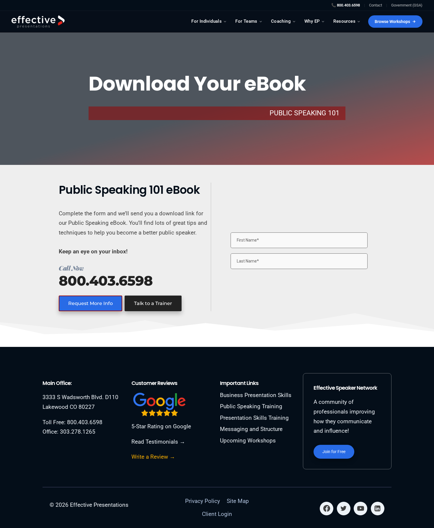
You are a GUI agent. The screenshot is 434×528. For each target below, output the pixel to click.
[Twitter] (343, 508)
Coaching (281, 21)
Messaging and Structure (251, 429)
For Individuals (206, 21)
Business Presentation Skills (255, 395)
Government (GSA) (406, 5)
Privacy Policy (202, 501)
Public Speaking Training (251, 406)
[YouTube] (360, 508)
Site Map (238, 501)
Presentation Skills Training (254, 417)
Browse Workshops (392, 21)
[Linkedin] (377, 508)
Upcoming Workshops (248, 440)
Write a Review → (153, 456)
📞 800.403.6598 (345, 5)
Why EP (312, 21)
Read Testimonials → (158, 441)
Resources (344, 21)
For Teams (246, 21)
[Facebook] (326, 508)
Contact (375, 5)
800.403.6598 (106, 280)
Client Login (217, 514)
